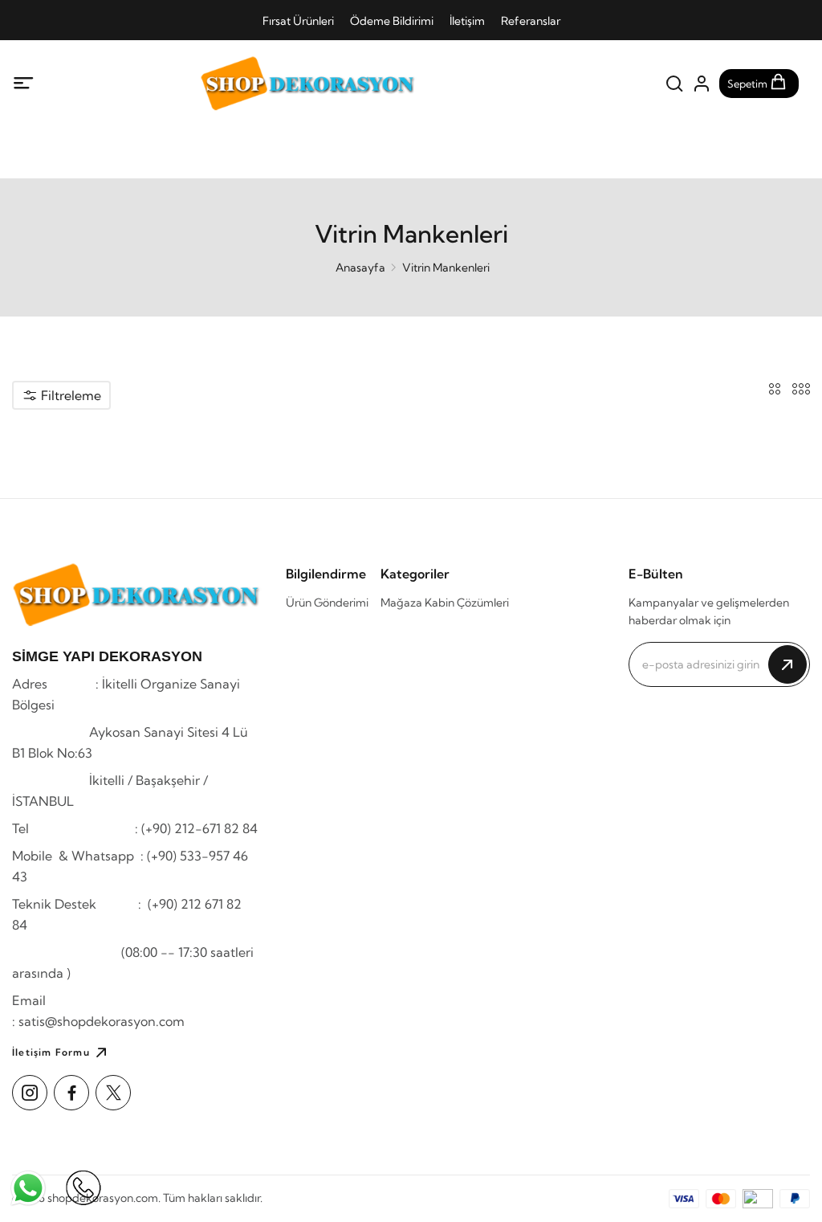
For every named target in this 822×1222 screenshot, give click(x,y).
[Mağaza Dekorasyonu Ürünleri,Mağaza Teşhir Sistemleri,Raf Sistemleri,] (307, 83)
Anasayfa (360, 267)
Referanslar (530, 21)
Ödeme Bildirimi (391, 21)
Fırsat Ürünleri (298, 21)
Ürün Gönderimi (327, 602)
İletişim (467, 21)
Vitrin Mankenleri (446, 267)
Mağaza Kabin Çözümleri (444, 602)
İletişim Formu (51, 1052)
